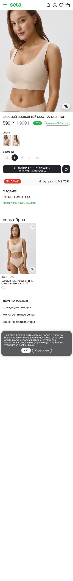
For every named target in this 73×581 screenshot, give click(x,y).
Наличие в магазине (19, 202)
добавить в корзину (32, 169)
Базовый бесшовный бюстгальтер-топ (34, 117)
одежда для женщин (17, 307)
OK (26, 350)
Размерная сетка (16, 197)
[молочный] (16, 140)
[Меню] (5, 5)
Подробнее (42, 350)
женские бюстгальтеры (19, 322)
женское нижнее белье (19, 314)
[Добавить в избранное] (66, 169)
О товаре (10, 191)
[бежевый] (7, 140)
